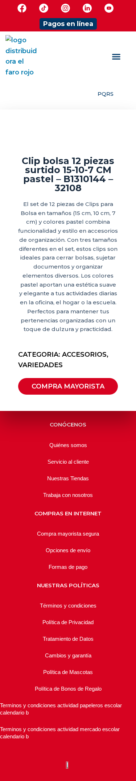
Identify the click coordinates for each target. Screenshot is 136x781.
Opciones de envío (68, 550)
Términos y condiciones (68, 605)
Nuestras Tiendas (68, 478)
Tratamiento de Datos (68, 639)
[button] (116, 57)
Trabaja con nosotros (68, 495)
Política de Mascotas (68, 672)
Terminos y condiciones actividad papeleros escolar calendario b (61, 709)
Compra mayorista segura (68, 534)
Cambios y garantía (68, 655)
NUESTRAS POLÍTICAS (68, 585)
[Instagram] (65, 8)
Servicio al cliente (68, 462)
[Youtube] (109, 8)
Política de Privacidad (68, 622)
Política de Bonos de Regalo (68, 689)
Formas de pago (68, 567)
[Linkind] (87, 8)
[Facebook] (22, 8)
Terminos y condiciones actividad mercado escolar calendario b (60, 732)
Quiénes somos (68, 445)
